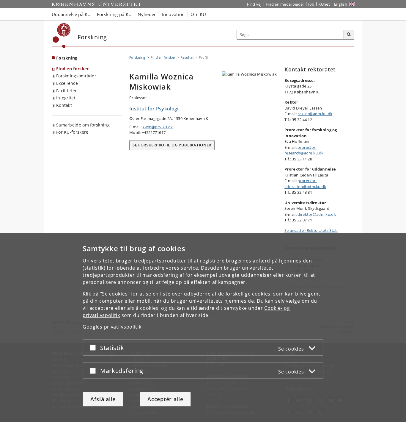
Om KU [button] (198, 14)
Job (311, 4)
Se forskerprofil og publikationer (172, 145)
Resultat (186, 57)
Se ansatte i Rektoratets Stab (311, 230)
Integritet (65, 98)
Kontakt (64, 105)
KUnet (324, 4)
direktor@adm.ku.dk (317, 214)
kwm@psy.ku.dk (157, 126)
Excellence (67, 83)
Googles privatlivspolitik (112, 326)
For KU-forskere (72, 132)
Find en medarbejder (285, 4)
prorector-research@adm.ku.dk (303, 150)
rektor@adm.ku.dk (315, 113)
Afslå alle (103, 399)
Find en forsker (72, 68)
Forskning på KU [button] (114, 14)
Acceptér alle (165, 399)
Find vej (254, 4)
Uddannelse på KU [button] (71, 14)
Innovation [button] (173, 14)
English (340, 4)
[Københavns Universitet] (62, 35)
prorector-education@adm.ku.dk (305, 183)
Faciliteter (66, 90)
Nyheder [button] (147, 14)
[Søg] (349, 35)
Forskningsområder (76, 76)
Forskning (67, 58)
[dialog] (203, 327)
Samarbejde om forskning (83, 125)
